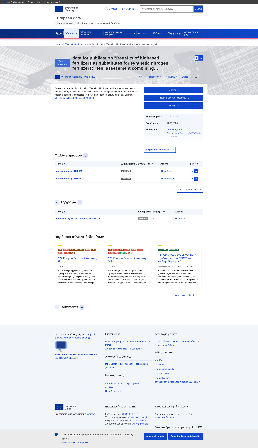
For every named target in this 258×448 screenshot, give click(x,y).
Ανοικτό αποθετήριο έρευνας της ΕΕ (78, 77)
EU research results (164, 369)
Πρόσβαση (166, 171)
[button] (54, 2)
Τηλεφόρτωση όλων (188, 189)
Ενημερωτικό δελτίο (164, 345)
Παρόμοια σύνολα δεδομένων (172, 98)
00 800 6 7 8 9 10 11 (131, 414)
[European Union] (78, 407)
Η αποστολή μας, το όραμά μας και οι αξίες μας (177, 341)
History (172, 105)
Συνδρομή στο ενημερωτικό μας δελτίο (123, 349)
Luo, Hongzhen (174, 129)
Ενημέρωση (144, 164)
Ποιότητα (172, 90)
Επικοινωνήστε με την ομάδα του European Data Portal (128, 343)
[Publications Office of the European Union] (78, 345)
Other (111, 368)
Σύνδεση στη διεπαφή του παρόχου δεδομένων (177, 382)
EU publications (162, 378)
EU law (158, 360)
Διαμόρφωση (128, 164)
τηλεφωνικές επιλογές (137, 417)
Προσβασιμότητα (113, 391)
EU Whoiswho (162, 373)
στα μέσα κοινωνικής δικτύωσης (174, 415)
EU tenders (160, 364)
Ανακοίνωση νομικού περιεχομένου (122, 383)
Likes (193, 164)
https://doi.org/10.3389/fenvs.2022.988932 (74, 98)
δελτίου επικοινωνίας (136, 420)
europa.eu (91, 414)
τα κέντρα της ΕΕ (140, 424)
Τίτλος (59, 164)
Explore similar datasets (185, 295)
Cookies (109, 387)
